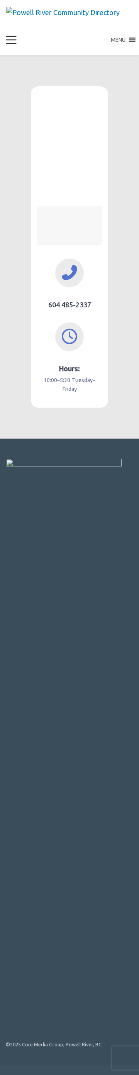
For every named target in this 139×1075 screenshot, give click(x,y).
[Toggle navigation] (11, 40)
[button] (118, 39)
